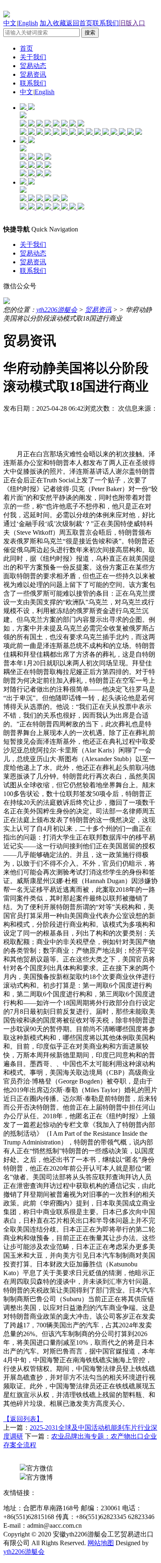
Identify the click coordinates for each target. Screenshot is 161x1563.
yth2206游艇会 (56, 309)
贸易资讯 (33, 74)
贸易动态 (33, 65)
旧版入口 (132, 23)
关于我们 (33, 57)
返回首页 (79, 23)
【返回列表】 (23, 1418)
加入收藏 (53, 23)
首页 (26, 48)
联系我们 (105, 23)
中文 (10, 23)
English (28, 23)
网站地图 (101, 1542)
